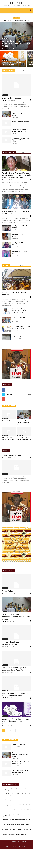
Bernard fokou (6, 824)
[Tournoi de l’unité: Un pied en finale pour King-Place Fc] (6, 132)
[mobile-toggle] (3, 10)
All (23, 70)
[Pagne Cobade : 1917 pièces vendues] (16, 279)
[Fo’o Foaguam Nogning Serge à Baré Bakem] (16, 201)
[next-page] (6, 147)
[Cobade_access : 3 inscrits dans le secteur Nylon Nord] (13, 59)
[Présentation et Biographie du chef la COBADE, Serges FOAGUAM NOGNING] (6, 311)
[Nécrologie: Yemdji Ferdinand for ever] (6, 253)
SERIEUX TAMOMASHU (8, 814)
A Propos (8, 842)
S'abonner (28, 398)
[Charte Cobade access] (16, 85)
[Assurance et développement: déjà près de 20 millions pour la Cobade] (6, 140)
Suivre (29, 394)
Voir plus (16, 779)
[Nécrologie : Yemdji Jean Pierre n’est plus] (6, 228)
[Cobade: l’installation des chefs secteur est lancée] (6, 123)
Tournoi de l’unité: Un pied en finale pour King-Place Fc (24, 439)
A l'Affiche (5, 38)
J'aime (29, 390)
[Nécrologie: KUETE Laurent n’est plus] (6, 245)
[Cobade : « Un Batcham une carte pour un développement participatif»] (16, 709)
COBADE (4, 100)
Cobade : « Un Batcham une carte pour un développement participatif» (16, 721)
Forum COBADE (22, 842)
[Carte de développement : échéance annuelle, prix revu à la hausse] (16, 36)
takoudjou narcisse (7, 799)
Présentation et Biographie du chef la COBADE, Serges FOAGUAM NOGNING (20, 310)
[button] (30, 10)
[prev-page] (3, 147)
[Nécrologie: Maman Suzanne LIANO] (6, 236)
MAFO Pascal (5, 819)
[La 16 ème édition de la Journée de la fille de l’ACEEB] (6, 329)
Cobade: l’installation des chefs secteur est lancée (8, 439)
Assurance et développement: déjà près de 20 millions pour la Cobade (20, 139)
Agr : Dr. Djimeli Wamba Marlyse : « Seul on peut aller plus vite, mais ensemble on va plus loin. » (16, 175)
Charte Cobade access (11, 98)
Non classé (4, 94)
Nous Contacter (16, 843)
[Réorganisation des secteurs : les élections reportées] (6, 337)
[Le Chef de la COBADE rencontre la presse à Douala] (6, 320)
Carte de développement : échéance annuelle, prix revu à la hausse (21, 113)
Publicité (14, 842)
